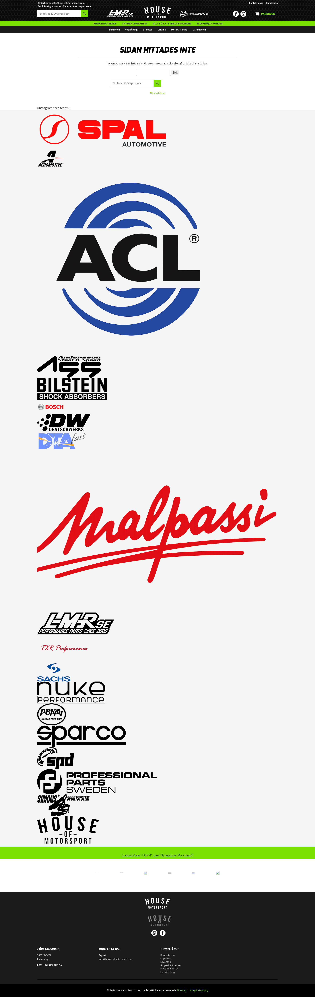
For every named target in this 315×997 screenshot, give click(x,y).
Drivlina (162, 29)
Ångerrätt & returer (171, 965)
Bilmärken (114, 29)
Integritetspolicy (169, 968)
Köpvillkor (165, 958)
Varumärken (199, 29)
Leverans (165, 961)
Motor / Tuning (179, 29)
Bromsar (147, 29)
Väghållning (131, 29)
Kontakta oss (256, 3)
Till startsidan (157, 93)
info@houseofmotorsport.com (115, 959)
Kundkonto (272, 3)
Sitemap (181, 990)
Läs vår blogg (167, 972)
